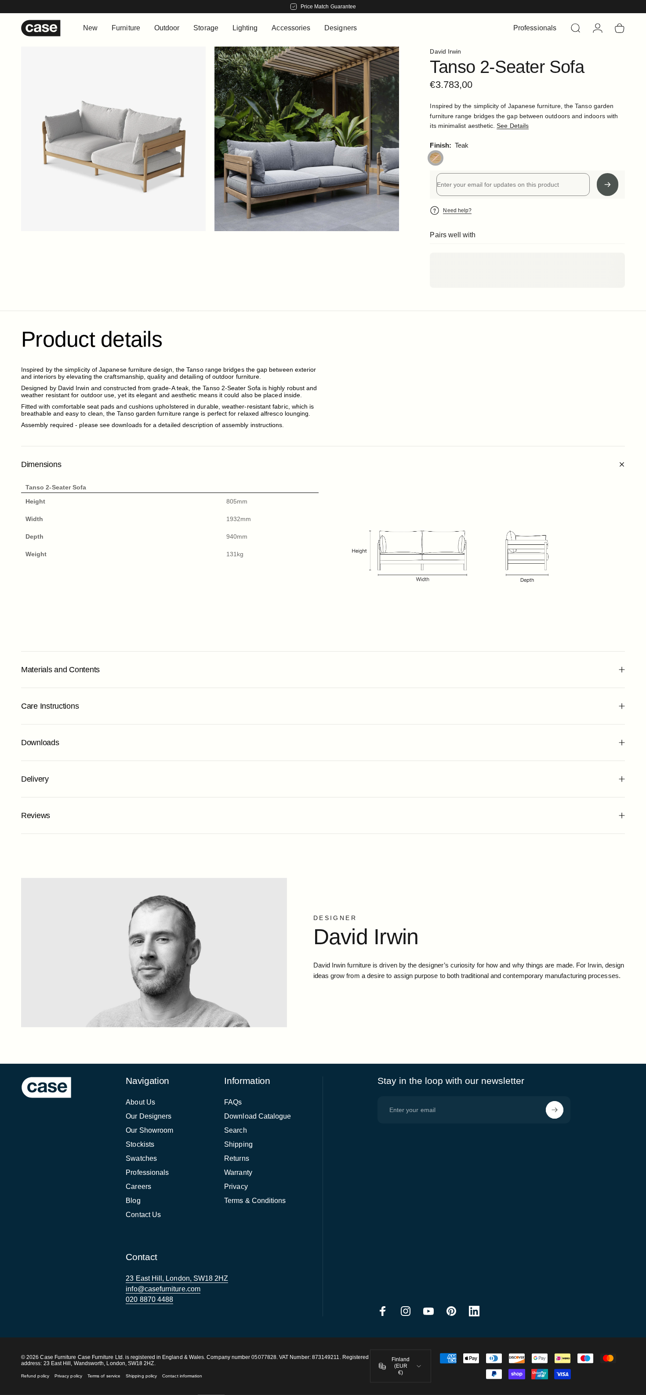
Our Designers (148, 1116)
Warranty (238, 1172)
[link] (177, 1278)
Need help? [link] (457, 210)
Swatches (141, 1158)
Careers (138, 1186)
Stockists (140, 1144)
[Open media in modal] (306, 139)
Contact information (182, 1375)
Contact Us (143, 1214)
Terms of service (103, 1375)
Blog (133, 1200)
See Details (513, 125)
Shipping (238, 1144)
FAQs (233, 1102)
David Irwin (445, 51)
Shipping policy (141, 1375)
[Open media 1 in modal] (113, 139)
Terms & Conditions (255, 1200)
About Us (140, 1102)
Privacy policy (68, 1375)
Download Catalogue (257, 1116)
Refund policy (35, 1375)
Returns (236, 1158)
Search (235, 1130)
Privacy (236, 1186)
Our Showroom (149, 1130)
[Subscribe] (554, 1110)
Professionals (147, 1172)
